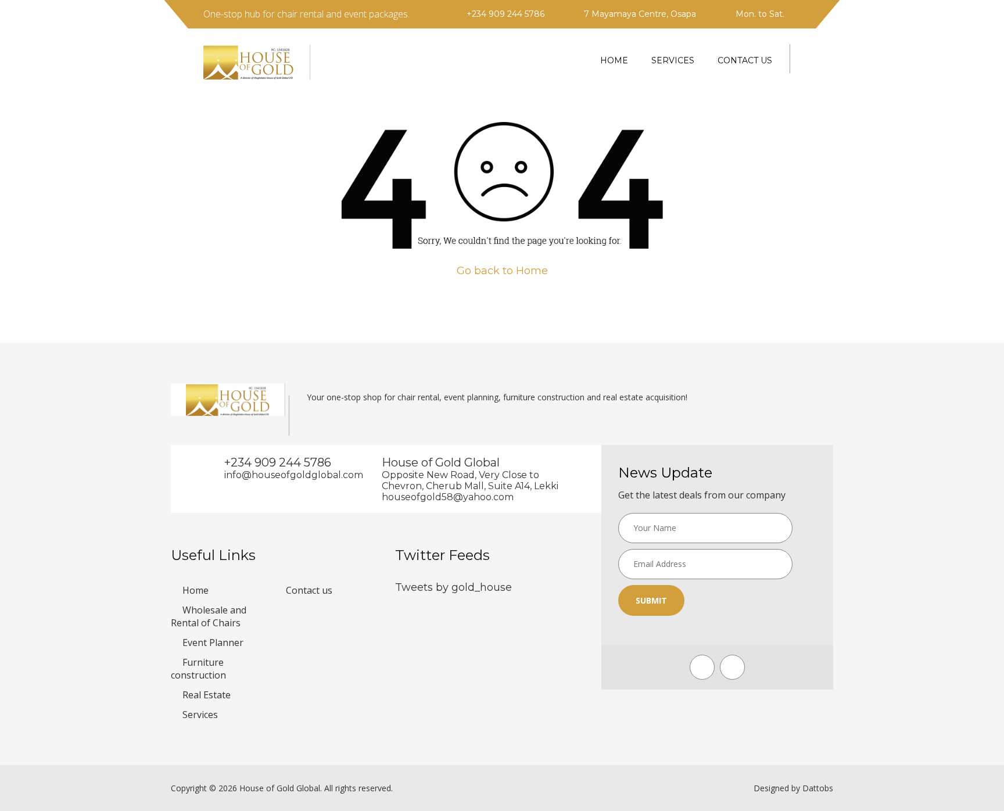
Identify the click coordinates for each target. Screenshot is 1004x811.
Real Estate (206, 694)
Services (672, 60)
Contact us (745, 60)
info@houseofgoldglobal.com (285, 474)
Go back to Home (502, 270)
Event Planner (212, 642)
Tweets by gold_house (453, 587)
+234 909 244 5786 (505, 14)
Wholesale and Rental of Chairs (208, 616)
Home (614, 60)
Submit (651, 600)
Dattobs (817, 788)
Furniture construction (198, 668)
